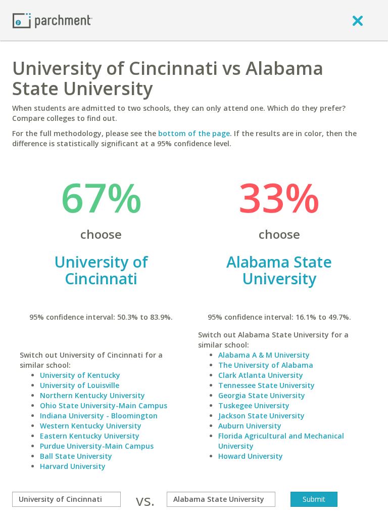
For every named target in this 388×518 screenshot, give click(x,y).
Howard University (250, 456)
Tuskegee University (253, 405)
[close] (358, 20)
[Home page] (52, 20)
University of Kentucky (80, 375)
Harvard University (73, 466)
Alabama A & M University (264, 355)
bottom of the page (194, 133)
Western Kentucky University (90, 425)
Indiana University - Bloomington (99, 415)
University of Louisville (79, 385)
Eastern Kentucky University (89, 436)
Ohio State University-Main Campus (103, 405)
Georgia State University (261, 395)
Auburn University (249, 425)
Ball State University (76, 456)
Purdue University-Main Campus (97, 446)
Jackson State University (261, 415)
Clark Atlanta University (260, 375)
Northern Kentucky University (92, 395)
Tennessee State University (266, 385)
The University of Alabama (265, 365)
